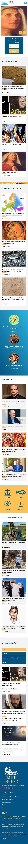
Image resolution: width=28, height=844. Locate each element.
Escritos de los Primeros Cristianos (11, 796)
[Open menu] (25, 3)
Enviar (14, 51)
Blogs (3, 804)
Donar (3, 807)
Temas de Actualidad (7, 799)
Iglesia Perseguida (6, 802)
